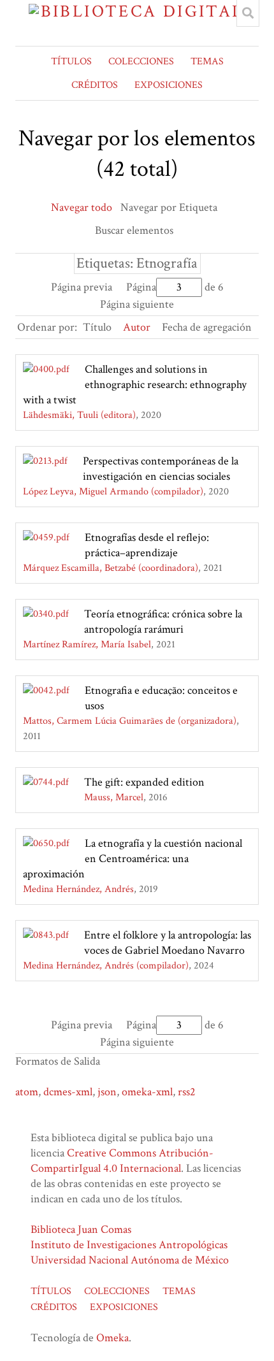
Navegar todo (81, 207)
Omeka (112, 1337)
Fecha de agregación (207, 327)
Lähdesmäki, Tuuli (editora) (79, 415)
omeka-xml (147, 1091)
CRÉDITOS (94, 85)
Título (97, 327)
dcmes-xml (67, 1091)
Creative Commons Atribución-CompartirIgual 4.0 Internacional (122, 1161)
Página (141, 287)
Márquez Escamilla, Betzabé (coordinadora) (110, 568)
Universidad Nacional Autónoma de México (130, 1260)
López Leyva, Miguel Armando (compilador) (113, 491)
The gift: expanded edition (144, 782)
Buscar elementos (134, 230)
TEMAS (207, 61)
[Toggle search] (247, 13)
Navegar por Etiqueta (168, 207)
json (107, 1091)
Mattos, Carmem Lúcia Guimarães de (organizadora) (129, 721)
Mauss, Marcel (113, 797)
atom (26, 1091)
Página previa (81, 287)
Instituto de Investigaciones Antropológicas (129, 1244)
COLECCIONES (141, 61)
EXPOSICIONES (168, 85)
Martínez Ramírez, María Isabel (87, 644)
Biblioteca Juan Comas (81, 1229)
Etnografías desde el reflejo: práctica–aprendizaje (147, 545)
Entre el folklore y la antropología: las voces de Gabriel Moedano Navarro (167, 943)
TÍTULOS (71, 61)
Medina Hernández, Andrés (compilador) (106, 965)
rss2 (187, 1091)
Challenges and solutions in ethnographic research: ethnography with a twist (135, 384)
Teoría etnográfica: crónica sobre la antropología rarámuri (163, 622)
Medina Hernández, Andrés (78, 889)
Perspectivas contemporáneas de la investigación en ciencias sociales (160, 469)
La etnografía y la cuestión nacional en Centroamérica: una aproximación (132, 858)
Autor (136, 327)
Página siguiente (137, 304)
